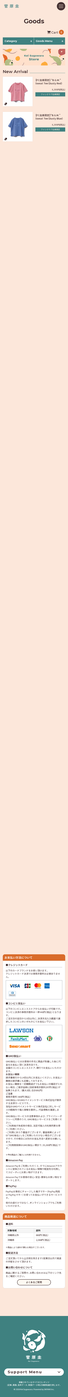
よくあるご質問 (34, 1282)
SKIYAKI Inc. (49, 1389)
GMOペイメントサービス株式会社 (30, 1106)
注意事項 (33, 1116)
